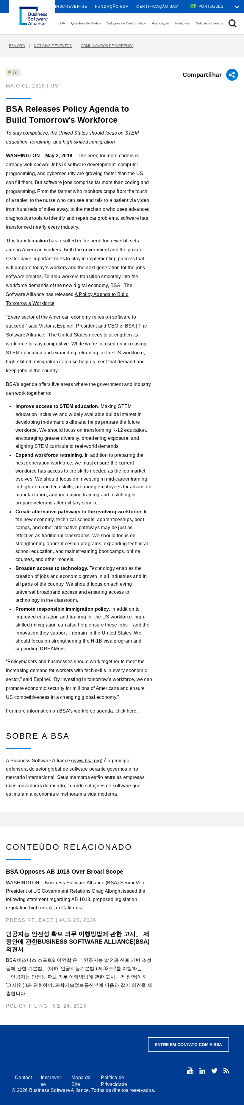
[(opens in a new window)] (190, 1070)
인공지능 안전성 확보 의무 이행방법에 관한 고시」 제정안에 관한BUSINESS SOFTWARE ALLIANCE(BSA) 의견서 (78, 942)
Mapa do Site (80, 1081)
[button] (233, 23)
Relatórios (182, 23)
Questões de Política (86, 23)
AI (15, 72)
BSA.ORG (17, 46)
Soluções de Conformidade (126, 23)
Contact (23, 1077)
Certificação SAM (157, 6)
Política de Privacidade (114, 1081)
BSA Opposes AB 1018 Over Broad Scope (64, 871)
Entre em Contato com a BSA (188, 1044)
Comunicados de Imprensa (107, 46)
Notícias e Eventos (209, 23)
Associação (160, 23)
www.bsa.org (87, 760)
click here (126, 710)
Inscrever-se (71, 6)
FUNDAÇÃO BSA (112, 6)
